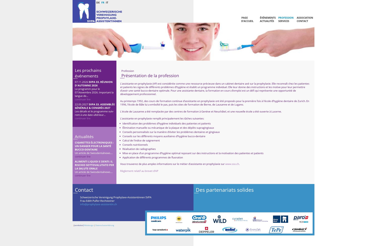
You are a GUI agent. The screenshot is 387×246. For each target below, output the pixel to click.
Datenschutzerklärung (104, 225)
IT (107, 2)
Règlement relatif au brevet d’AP (139, 171)
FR (102, 2)
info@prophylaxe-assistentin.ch (98, 204)
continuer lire (83, 99)
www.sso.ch (232, 164)
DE (98, 2)
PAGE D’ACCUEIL (247, 19)
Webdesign (83, 225)
